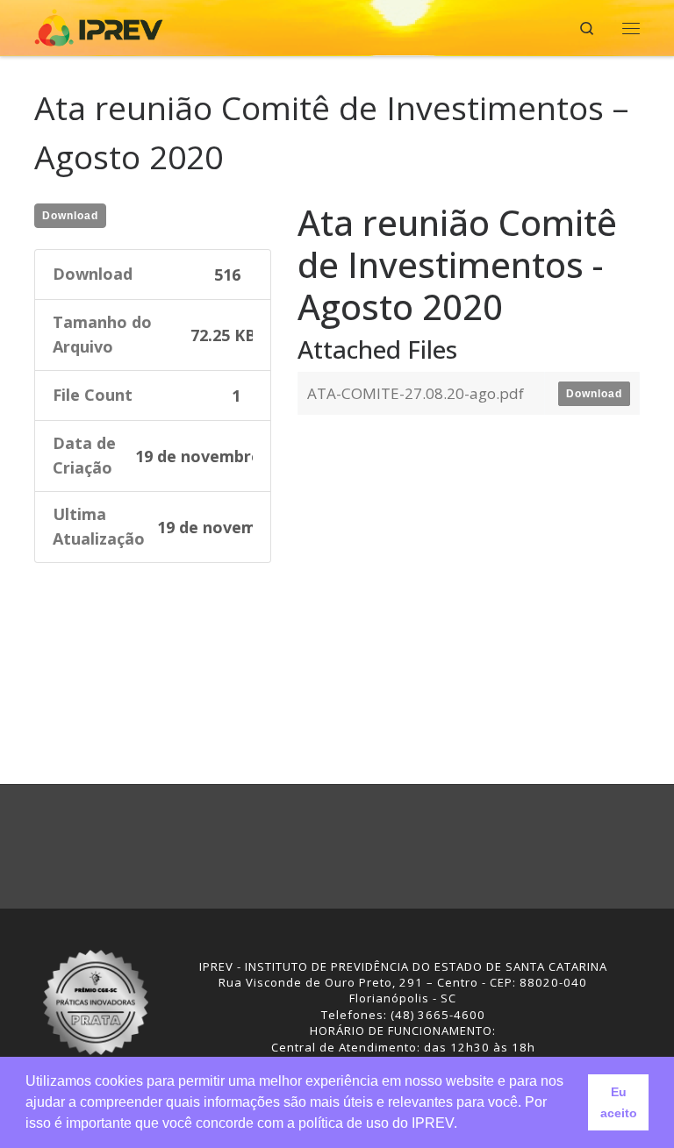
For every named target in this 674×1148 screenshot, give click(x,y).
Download (70, 216)
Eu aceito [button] (618, 1102)
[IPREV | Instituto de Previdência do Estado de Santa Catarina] (98, 25)
